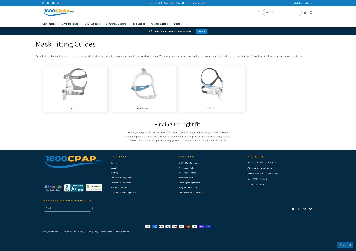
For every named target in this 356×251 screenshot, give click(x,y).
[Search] (299, 12)
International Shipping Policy (123, 192)
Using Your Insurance (188, 187)
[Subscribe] (89, 208)
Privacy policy (66, 232)
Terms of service (106, 232)
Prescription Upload (187, 172)
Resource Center (186, 177)
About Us (114, 167)
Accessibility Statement (121, 182)
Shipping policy (92, 232)
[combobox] (282, 12)
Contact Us (115, 163)
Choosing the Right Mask (189, 182)
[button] (260, 12)
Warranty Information (120, 187)
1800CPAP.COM (53, 232)
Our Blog (114, 172)
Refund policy (79, 232)
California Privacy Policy (121, 177)
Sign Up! (201, 31)
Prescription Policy (187, 167)
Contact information (122, 232)
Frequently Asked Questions (191, 192)
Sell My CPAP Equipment (189, 163)
